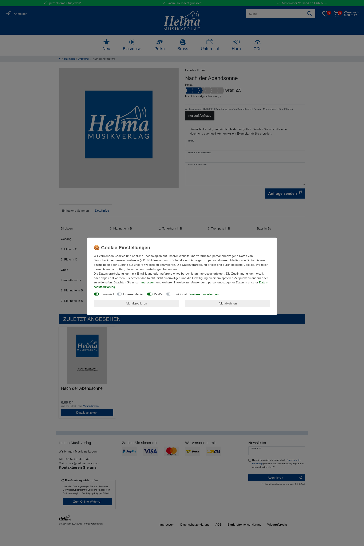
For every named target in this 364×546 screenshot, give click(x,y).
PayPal (158, 294)
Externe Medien (133, 294)
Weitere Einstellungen (204, 294)
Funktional (180, 294)
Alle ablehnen (228, 303)
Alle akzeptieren (136, 303)
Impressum (148, 282)
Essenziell (107, 294)
